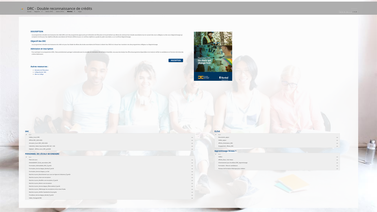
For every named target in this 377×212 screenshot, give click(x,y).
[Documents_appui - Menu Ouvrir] (337, 137)
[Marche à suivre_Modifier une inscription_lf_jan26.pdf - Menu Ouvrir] (192, 180)
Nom (30, 134)
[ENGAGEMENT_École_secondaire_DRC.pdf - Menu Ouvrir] (192, 163)
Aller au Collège (39, 74)
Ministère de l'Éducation (42, 70)
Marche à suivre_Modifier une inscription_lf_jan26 (43, 180)
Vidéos (220, 157)
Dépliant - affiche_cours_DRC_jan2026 (40, 149)
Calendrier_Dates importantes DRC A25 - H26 (42, 146)
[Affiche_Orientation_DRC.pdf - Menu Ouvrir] (337, 143)
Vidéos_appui (222, 140)
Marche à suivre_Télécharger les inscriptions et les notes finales (47, 189)
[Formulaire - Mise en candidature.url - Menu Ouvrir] (337, 166)
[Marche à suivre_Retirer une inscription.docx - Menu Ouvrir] (192, 183)
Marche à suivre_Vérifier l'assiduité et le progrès (43, 192)
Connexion (354, 9)
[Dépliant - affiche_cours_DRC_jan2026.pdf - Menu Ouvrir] (192, 149)
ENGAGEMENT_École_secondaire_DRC (40, 163)
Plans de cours (33, 160)
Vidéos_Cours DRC (34, 137)
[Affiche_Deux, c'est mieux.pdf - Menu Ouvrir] (337, 160)
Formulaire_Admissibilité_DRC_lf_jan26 (40, 165)
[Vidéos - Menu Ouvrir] (337, 157)
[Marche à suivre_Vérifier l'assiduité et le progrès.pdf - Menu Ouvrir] (192, 192)
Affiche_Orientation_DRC (225, 143)
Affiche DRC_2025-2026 (35, 140)
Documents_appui (223, 137)
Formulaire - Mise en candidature (228, 165)
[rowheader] (26, 137)
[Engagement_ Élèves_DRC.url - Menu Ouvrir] (337, 146)
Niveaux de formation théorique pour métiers (231, 168)
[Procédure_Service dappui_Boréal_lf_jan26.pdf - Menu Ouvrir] (192, 195)
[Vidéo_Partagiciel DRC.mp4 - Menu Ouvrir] (192, 198)
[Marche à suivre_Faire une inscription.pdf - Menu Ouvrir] (192, 177)
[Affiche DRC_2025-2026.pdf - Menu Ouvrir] (192, 140)
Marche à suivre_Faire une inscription (40, 177)
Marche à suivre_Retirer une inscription (40, 183)
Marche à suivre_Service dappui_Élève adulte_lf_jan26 (44, 186)
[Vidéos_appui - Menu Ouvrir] (337, 140)
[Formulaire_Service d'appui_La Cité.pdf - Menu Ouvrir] (192, 171)
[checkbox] (26, 134)
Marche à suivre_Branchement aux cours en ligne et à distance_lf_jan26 (49, 174)
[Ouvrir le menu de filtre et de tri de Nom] (29, 136)
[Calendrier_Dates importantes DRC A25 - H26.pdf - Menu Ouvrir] (192, 146)
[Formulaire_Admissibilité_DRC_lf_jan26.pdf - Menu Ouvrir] (192, 166)
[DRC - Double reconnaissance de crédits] (22, 9)
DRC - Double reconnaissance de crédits (59, 8)
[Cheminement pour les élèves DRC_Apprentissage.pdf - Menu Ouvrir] (337, 163)
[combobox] (346, 12)
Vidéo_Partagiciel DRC (35, 198)
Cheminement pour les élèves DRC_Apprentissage (232, 163)
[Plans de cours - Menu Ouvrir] (192, 160)
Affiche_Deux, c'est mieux (225, 160)
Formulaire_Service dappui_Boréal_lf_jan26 (41, 168)
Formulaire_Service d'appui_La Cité (39, 171)
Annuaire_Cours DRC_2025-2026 (38, 143)
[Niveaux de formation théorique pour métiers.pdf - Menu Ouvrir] (337, 169)
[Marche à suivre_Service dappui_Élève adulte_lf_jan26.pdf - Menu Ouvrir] (192, 186)
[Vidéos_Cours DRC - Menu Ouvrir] (192, 137)
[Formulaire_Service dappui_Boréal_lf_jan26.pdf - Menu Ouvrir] (192, 169)
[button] (354, 12)
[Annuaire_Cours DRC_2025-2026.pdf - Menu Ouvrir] (192, 143)
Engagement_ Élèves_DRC (225, 146)
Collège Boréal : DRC (40, 72)
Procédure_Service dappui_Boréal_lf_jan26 (41, 195)
